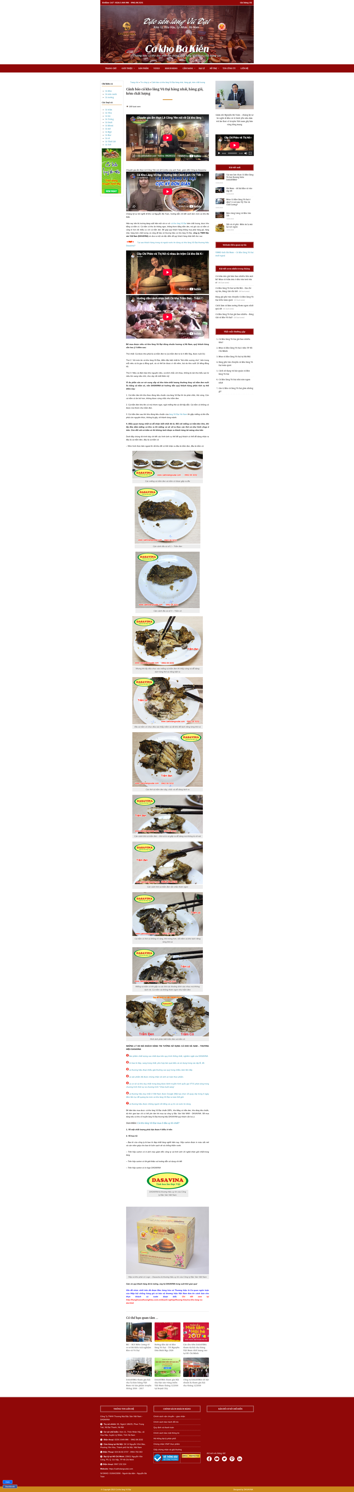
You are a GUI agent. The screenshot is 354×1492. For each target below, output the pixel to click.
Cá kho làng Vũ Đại (123, 1490)
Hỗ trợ (213, 68)
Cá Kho (108, 91)
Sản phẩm (143, 68)
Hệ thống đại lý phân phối (164, 1438)
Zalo (7, 1482)
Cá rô (107, 138)
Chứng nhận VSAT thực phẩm (166, 1444)
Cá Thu (108, 113)
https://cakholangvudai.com (121, 1469)
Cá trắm (108, 110)
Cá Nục (108, 135)
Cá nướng (109, 97)
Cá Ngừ (108, 132)
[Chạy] (219, 153)
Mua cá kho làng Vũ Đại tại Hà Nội (234, 356)
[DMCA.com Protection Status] (191, 1457)
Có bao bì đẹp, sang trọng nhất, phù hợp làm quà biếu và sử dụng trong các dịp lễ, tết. (167, 1063)
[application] (234, 145)
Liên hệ (244, 68)
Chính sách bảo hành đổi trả (165, 1422)
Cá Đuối (108, 122)
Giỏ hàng (244, 3)
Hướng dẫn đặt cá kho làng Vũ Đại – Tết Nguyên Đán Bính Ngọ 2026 (167, 1347)
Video (156, 68)
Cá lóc (108, 116)
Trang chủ (111, 68)
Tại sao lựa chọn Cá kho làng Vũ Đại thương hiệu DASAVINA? (239, 177)
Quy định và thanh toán (163, 1427)
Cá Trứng (109, 119)
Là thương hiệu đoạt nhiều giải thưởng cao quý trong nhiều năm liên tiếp (160, 1070)
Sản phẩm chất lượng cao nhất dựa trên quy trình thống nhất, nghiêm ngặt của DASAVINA (168, 1056)
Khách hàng (171, 68)
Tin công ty (229, 68)
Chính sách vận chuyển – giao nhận (169, 1416)
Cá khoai (109, 125)
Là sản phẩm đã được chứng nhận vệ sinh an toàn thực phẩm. (156, 1077)
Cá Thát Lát (110, 141)
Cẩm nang (188, 68)
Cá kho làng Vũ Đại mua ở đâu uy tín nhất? (158, 1123)
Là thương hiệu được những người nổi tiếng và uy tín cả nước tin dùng (160, 1104)
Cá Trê (108, 145)
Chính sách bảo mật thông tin (166, 1433)
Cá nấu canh (111, 94)
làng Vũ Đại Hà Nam (178, 414)
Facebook (10, 1486)
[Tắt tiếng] (245, 153)
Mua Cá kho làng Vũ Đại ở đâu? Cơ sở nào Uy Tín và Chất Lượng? (238, 202)
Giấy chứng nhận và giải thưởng (167, 1449)
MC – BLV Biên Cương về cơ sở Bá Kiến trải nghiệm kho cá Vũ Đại (138, 1347)
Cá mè (108, 129)
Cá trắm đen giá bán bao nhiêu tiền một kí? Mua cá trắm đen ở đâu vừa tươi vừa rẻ (234, 279)
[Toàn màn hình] (250, 153)
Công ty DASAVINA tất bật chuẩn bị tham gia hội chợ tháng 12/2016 (196, 1382)
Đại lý (202, 68)
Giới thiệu (127, 68)
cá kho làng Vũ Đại (178, 223)
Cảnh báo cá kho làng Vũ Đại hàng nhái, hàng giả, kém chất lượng (178, 82)
